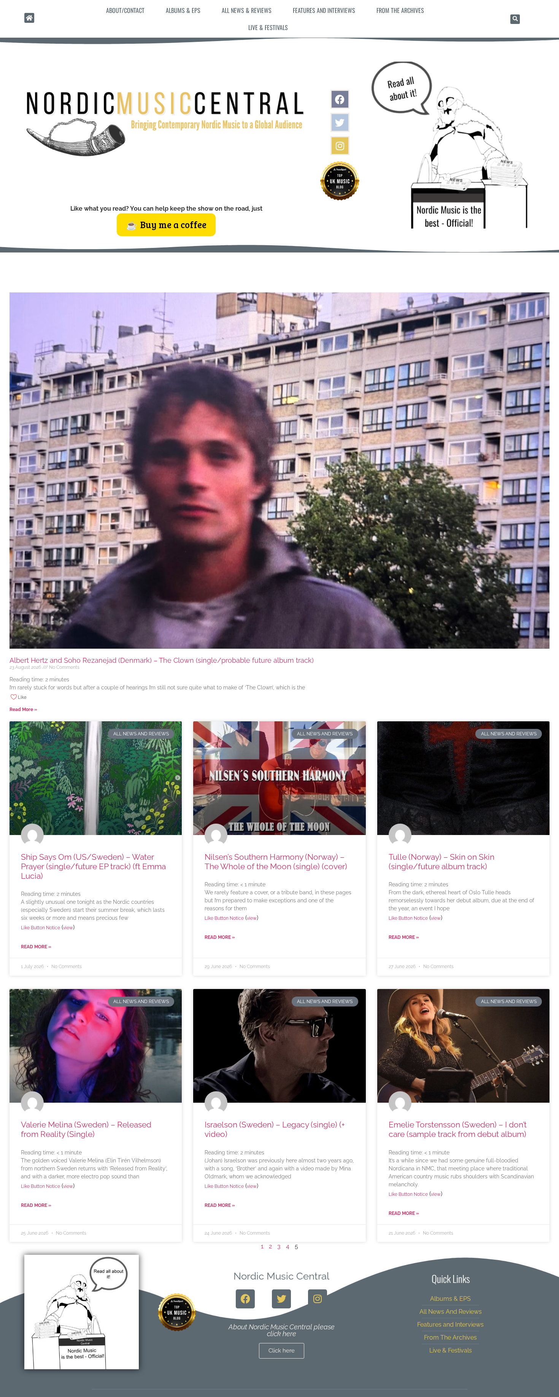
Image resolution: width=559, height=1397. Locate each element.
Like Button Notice (40, 927)
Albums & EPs (183, 10)
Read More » (23, 709)
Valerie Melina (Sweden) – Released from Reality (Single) (86, 1129)
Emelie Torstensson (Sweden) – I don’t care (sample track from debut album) (458, 1129)
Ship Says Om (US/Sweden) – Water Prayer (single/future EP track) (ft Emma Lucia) (93, 866)
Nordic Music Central (281, 1276)
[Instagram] (339, 145)
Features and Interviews (324, 10)
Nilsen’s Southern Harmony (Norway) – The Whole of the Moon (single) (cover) (276, 861)
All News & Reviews (247, 10)
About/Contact (125, 10)
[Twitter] (339, 122)
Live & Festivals (268, 27)
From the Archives (400, 10)
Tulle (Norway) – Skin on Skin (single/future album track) (441, 861)
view (68, 927)
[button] (515, 19)
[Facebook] (339, 99)
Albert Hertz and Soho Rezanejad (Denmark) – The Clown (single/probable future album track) (162, 660)
